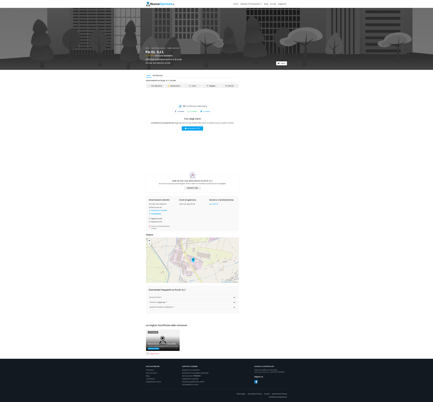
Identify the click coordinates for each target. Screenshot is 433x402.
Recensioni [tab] (158, 75)
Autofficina (213, 204)
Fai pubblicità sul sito (190, 385)
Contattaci (150, 379)
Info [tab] (149, 75)
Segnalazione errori (153, 382)
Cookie (266, 394)
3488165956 (156, 214)
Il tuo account (151, 373)
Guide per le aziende (190, 379)
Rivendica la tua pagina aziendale (195, 373)
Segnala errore (156, 222)
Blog (266, 4)
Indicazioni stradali (159, 210)
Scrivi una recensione (164, 55)
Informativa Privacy (255, 394)
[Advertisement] (192, 94)
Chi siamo (150, 370)
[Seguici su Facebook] (256, 381)
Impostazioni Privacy (279, 394)
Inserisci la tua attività (190, 370)
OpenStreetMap (227, 282)
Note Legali (241, 394)
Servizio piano (191, 376)
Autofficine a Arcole (158, 48)
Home (235, 4)
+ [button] (149, 240)
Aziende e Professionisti (250, 4)
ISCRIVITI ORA (192, 188)
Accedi (273, 4)
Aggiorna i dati (156, 218)
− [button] (149, 244)
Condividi (180, 111)
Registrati (282, 4)
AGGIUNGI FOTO (193, 128)
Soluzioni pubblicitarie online (193, 382)
